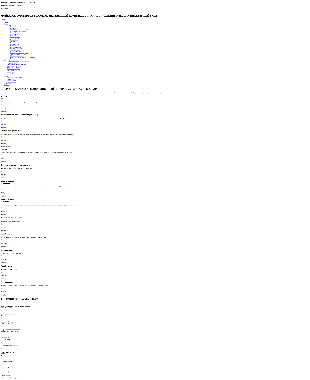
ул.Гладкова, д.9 (11, 5)
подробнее (3, 111)
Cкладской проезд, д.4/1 (22, 2)
